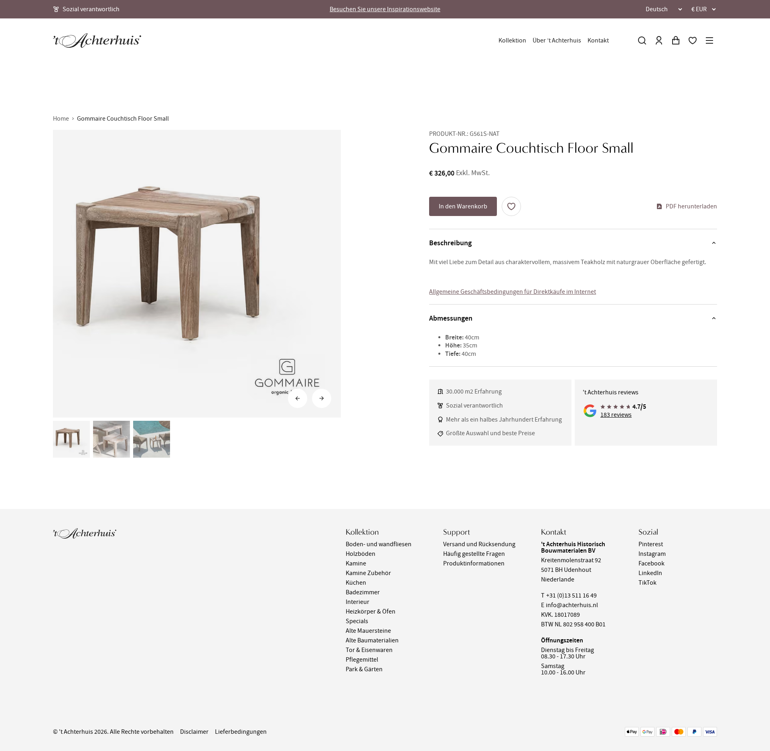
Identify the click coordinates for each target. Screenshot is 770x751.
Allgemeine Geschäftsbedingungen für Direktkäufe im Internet (512, 292)
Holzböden (360, 554)
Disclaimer (194, 732)
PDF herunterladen (691, 206)
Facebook (651, 563)
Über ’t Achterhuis (557, 40)
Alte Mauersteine (368, 631)
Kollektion (512, 40)
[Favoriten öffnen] (692, 40)
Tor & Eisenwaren (369, 650)
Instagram (652, 554)
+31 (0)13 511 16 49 (571, 595)
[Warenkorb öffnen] (675, 40)
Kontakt (598, 40)
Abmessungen (450, 318)
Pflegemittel (362, 660)
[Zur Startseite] (97, 40)
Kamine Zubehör (368, 573)
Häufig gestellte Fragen (474, 554)
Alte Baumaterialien (372, 640)
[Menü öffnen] (709, 40)
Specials (357, 621)
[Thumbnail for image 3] (151, 439)
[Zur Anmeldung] (659, 40)
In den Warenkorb (463, 206)
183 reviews (616, 415)
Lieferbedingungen (241, 732)
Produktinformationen (474, 563)
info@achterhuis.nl (572, 605)
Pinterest (650, 544)
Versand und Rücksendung (479, 544)
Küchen (356, 583)
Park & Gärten (364, 669)
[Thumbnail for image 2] (111, 439)
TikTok (647, 583)
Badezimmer (363, 592)
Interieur (357, 602)
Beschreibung (450, 243)
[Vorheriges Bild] (297, 398)
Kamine (356, 563)
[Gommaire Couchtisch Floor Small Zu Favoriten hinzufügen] (511, 206)
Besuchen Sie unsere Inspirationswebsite (385, 9)
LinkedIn (650, 573)
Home (61, 119)
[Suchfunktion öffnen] (642, 40)
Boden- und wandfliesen (378, 544)
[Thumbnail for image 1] (71, 439)
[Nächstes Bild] (321, 398)
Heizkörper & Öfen (370, 612)
